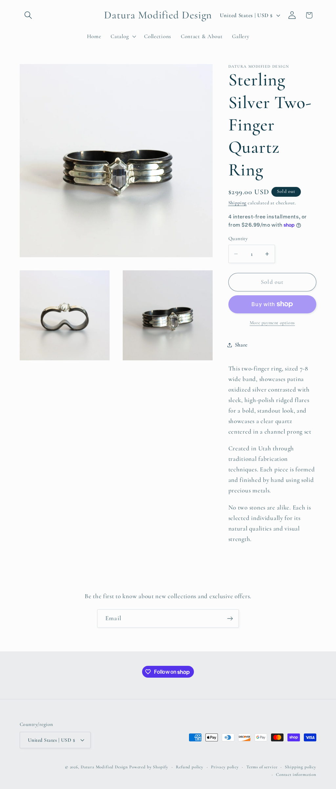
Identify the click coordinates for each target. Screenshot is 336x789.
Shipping (237, 203)
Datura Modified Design (104, 767)
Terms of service (261, 767)
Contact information (296, 774)
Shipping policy (300, 767)
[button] (28, 15)
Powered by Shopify (148, 767)
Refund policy (189, 767)
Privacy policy (225, 767)
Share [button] (241, 344)
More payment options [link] (272, 323)
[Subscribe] (230, 618)
